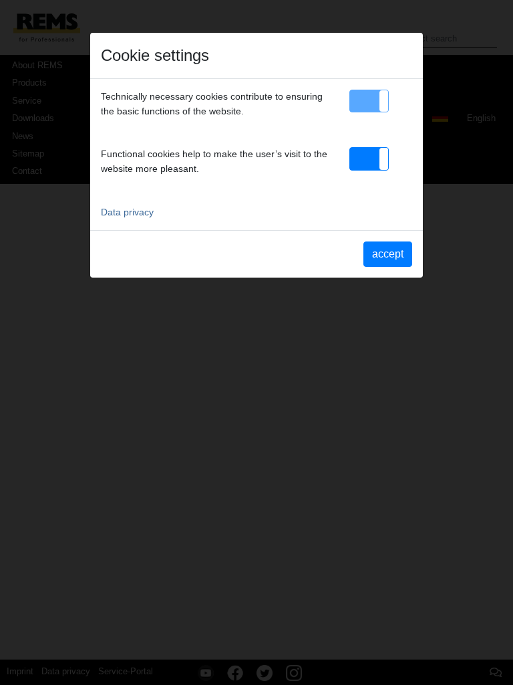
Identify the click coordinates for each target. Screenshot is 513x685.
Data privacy (127, 212)
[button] (369, 101)
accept (387, 254)
